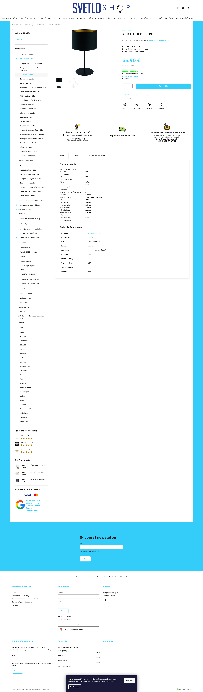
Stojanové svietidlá (27, 126)
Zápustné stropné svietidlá (30, 191)
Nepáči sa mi (63, 660)
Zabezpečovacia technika (30, 237)
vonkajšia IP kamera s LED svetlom (31, 201)
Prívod (22, 256)
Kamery (24, 242)
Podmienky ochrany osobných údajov (26, 599)
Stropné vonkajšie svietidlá (30, 179)
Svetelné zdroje (24, 209)
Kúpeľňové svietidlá (28, 117)
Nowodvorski (127, 30)
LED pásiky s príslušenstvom (31, 100)
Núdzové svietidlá (27, 104)
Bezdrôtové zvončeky (28, 233)
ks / (19, 40)
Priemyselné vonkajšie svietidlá (32, 187)
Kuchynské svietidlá (28, 83)
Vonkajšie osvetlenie (26, 161)
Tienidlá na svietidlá (28, 109)
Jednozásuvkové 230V (30, 279)
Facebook (80, 577)
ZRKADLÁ (21, 312)
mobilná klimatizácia (26, 54)
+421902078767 (109, 595)
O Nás (14, 593)
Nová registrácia (64, 616)
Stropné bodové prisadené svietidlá (30, 69)
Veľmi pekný (62, 650)
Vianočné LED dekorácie (29, 252)
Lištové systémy (26, 147)
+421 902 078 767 (167, 141)
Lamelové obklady (25, 307)
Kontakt (15, 605)
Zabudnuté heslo (64, 619)
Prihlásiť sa (85, 559)
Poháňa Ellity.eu (128, 98)
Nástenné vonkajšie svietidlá (31, 174)
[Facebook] (105, 600)
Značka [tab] (96, 156)
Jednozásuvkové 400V (30, 283)
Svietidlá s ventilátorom (29, 92)
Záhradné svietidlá (27, 183)
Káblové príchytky (28, 265)
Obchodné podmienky (20, 596)
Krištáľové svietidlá (27, 96)
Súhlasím (129, 680)
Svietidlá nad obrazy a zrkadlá (32, 134)
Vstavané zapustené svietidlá (31, 130)
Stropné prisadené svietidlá (31, 63)
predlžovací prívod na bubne (31, 229)
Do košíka (164, 86)
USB (22, 270)
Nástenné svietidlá (27, 113)
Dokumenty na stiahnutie (22, 602)
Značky (21, 323)
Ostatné (21, 213)
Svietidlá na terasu (27, 196)
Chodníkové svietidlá (28, 170)
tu (115, 681)
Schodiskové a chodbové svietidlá (33, 143)
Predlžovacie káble (28, 274)
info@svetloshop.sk (77, 138)
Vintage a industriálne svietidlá (32, 138)
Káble (23, 288)
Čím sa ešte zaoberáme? (106, 577)
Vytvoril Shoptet (185, 689)
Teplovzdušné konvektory (30, 219)
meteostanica (25, 298)
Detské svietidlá (26, 121)
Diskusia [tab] (76, 156)
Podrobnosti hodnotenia (159, 40)
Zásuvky (24, 224)
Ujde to (60, 655)
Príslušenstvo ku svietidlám (29, 205)
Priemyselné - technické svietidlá (33, 87)
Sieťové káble (26, 261)
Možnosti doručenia (130, 76)
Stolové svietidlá (26, 75)
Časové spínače (26, 294)
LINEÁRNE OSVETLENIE (28, 151)
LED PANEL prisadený (28, 156)
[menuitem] (9, 18)
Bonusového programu (144, 95)
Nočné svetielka (26, 248)
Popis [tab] (62, 156)
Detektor (23, 302)
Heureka (90, 577)
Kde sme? (123, 577)
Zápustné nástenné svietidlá (31, 166)
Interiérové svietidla (26, 58)
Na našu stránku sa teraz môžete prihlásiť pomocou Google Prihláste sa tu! (34, 506)
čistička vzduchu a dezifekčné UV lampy (31, 317)
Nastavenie (74, 687)
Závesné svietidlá (27, 79)
